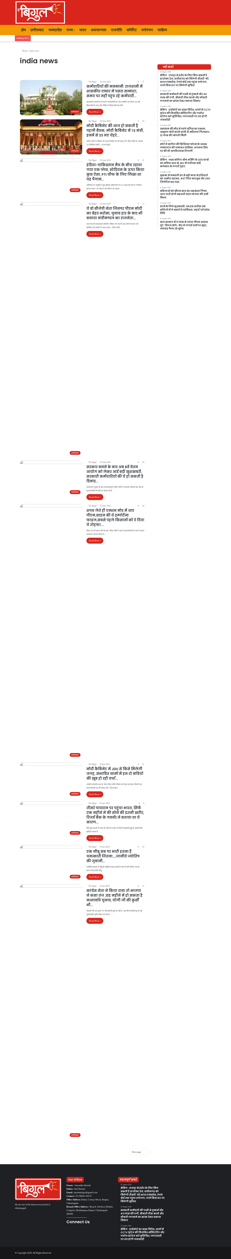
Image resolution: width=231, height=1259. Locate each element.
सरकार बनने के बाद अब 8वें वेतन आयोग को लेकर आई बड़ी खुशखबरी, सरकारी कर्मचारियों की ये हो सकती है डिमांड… (114, 474)
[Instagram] (81, 1231)
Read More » (95, 112)
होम (23, 30)
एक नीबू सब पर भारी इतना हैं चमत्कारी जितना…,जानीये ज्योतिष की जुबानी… (113, 856)
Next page (136, 1152)
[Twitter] (73, 1231)
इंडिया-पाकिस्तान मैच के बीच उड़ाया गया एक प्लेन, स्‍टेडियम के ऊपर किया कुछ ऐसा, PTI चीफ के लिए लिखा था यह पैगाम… (115, 172)
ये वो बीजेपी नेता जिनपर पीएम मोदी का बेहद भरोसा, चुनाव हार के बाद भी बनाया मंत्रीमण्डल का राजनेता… (114, 213)
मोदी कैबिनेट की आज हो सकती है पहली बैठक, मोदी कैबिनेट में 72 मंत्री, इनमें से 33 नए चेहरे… (115, 130)
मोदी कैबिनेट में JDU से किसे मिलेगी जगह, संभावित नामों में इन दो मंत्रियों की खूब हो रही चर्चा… (114, 774)
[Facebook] (68, 1231)
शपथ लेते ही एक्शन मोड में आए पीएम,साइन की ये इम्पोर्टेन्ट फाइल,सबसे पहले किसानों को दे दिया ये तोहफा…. (115, 517)
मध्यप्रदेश (55, 30)
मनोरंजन (147, 30)
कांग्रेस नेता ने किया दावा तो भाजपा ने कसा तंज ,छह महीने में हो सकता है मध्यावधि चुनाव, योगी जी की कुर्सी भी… (114, 897)
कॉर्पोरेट (132, 30)
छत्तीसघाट (37, 30)
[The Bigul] (40, 12)
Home (25, 51)
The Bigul (92, 82)
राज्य (69, 30)
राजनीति (116, 30)
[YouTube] (77, 1231)
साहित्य (162, 30)
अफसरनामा (98, 30)
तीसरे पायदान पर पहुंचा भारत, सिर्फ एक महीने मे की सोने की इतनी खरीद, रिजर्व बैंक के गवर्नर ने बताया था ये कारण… (115, 815)
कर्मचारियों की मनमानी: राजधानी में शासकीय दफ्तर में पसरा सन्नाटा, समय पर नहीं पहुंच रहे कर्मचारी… (114, 91)
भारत (82, 30)
